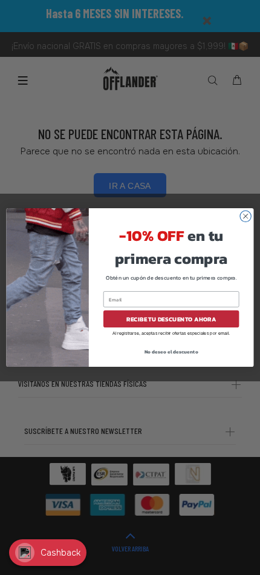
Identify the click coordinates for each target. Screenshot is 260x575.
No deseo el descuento (171, 351)
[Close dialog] (245, 216)
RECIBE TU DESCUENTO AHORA (171, 319)
